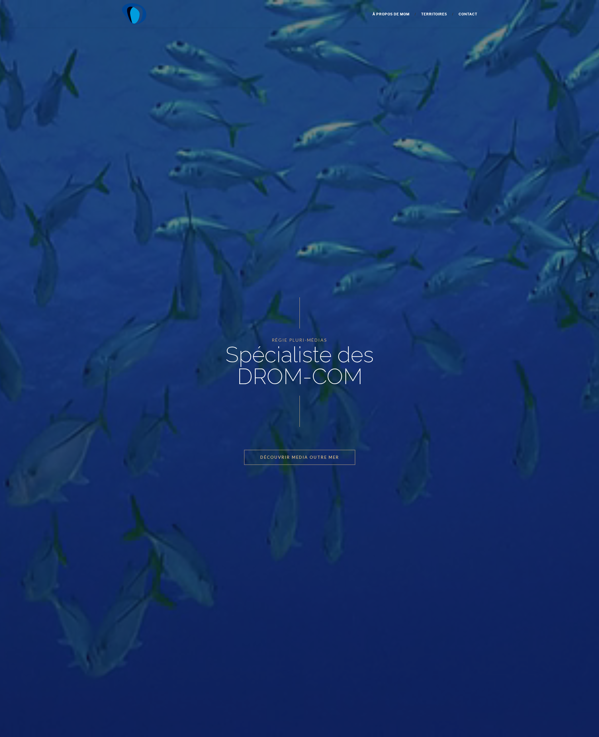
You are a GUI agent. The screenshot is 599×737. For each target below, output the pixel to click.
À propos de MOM (391, 14)
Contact (468, 14)
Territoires (434, 14)
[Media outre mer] (134, 14)
